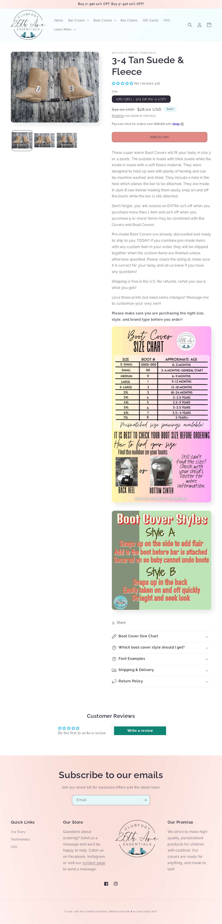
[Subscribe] (145, 800)
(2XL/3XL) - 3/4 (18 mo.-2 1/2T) (141, 99)
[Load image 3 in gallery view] (67, 140)
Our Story (18, 832)
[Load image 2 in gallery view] (44, 140)
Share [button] (121, 622)
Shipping (118, 115)
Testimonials (20, 839)
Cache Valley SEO (146, 911)
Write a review (140, 731)
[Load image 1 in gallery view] (22, 140)
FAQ (14, 847)
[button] (78, 20)
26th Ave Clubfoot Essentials (91, 911)
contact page (94, 863)
